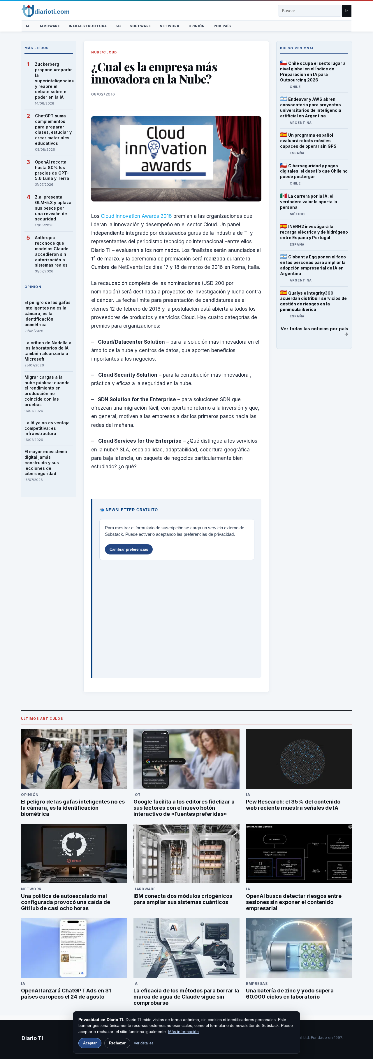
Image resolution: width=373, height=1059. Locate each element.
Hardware (49, 26)
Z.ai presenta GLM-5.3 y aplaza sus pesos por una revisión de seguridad (53, 208)
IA (28, 26)
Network (170, 26)
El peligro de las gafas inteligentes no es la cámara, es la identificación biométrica (47, 313)
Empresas (257, 983)
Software (140, 26)
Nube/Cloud (104, 52)
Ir (346, 10)
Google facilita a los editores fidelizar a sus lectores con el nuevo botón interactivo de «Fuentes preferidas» (184, 808)
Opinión (197, 26)
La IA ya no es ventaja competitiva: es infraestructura (47, 428)
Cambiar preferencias (129, 549)
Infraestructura (88, 26)
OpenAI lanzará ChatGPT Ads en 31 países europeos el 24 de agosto (66, 993)
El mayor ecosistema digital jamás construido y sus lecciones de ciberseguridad (45, 462)
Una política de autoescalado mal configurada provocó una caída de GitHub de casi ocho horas (65, 902)
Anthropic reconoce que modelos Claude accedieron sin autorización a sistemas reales (51, 251)
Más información (183, 1031)
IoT (137, 794)
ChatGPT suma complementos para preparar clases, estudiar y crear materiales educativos (53, 129)
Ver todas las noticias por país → (314, 331)
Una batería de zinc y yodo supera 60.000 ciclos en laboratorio (290, 993)
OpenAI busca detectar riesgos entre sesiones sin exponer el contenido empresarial (294, 902)
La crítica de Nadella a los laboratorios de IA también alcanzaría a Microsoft (47, 351)
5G (118, 26)
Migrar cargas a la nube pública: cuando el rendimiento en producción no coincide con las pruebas (47, 391)
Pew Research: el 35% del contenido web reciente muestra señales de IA (293, 805)
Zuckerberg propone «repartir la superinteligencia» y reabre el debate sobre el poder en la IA (54, 81)
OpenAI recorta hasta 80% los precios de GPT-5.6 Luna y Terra (52, 170)
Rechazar (117, 1043)
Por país (222, 26)
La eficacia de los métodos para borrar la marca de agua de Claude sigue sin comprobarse (186, 996)
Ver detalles (144, 1043)
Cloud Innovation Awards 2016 (136, 216)
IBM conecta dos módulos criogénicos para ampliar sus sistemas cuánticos (182, 899)
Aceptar (90, 1043)
